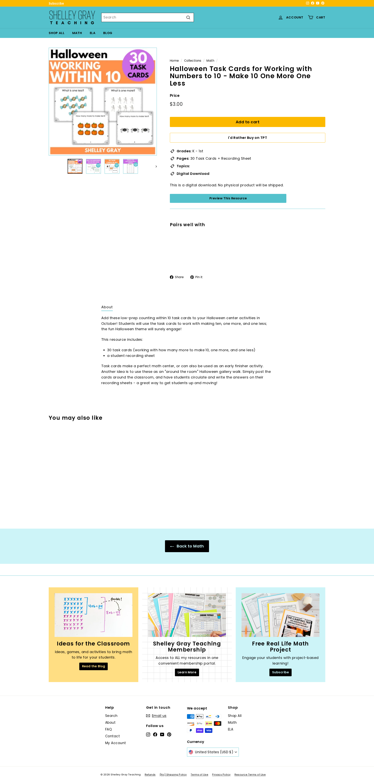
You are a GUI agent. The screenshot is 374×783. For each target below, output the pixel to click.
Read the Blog (93, 666)
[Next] (154, 166)
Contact (112, 736)
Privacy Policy (221, 774)
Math (77, 33)
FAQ (108, 729)
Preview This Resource (228, 198)
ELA (92, 33)
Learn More (187, 672)
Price (174, 95)
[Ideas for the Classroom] (93, 615)
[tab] (107, 308)
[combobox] (147, 17)
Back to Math (190, 546)
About (110, 722)
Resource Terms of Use (250, 774)
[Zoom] (103, 101)
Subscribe (56, 3)
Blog (107, 33)
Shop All (56, 33)
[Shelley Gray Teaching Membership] (187, 615)
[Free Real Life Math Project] (280, 615)
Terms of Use (199, 774)
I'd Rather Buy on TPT (247, 137)
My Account (115, 743)
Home (174, 61)
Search (111, 715)
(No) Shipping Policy (173, 774)
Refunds (150, 774)
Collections (192, 61)
